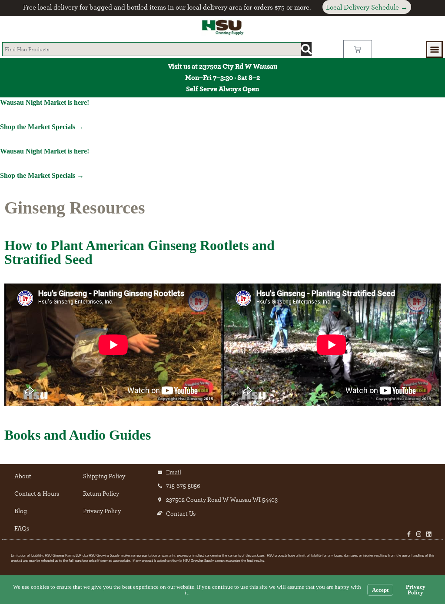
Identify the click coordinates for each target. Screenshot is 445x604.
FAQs (21, 528)
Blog (20, 510)
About (22, 476)
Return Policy (101, 493)
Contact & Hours (36, 493)
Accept (380, 590)
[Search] (306, 49)
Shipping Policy (104, 476)
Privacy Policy (102, 510)
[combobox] (151, 49)
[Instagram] (419, 534)
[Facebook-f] (409, 534)
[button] (434, 49)
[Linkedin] (429, 534)
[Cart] (357, 49)
